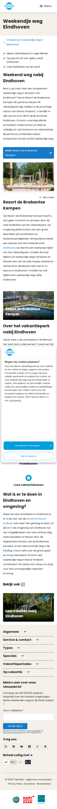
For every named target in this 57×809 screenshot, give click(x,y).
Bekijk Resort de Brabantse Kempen (21, 153)
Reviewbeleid (44, 783)
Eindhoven (9, 248)
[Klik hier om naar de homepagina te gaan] (9, 6)
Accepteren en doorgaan (27, 445)
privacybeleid (34, 730)
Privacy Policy (15, 783)
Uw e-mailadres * (13, 710)
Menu (48, 6)
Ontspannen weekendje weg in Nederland (24, 42)
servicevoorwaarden (12, 732)
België (10, 555)
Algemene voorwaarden (39, 779)
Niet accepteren (28, 456)
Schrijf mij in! (15, 726)
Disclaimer (29, 783)
